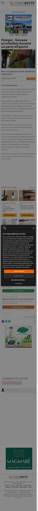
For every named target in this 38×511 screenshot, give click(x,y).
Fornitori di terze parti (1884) (11, 251)
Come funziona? (6, 312)
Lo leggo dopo (30, 78)
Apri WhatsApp (18, 291)
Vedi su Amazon (9, 215)
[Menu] (2, 2)
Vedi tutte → (32, 187)
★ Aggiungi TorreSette (18, 307)
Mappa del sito (24, 487)
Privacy (12, 485)
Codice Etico (18, 485)
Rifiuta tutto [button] (19, 276)
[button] (18, 280)
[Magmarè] (19, 459)
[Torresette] (22, 4)
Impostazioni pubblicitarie (22, 263)
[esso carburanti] (18, 26)
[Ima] (18, 337)
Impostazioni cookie (8, 267)
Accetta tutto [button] (19, 271)
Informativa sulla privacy (22, 267)
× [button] (33, 228)
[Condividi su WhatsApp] (9, 321)
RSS (30, 487)
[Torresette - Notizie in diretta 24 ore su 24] (18, 477)
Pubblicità (8, 487)
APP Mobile (15, 487)
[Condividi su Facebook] (3, 321)
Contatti (7, 485)
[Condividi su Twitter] (6, 321)
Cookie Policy (27, 485)
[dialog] (18, 255)
